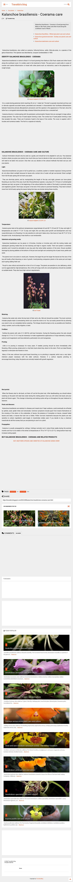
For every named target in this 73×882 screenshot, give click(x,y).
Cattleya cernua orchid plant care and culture (23, 721)
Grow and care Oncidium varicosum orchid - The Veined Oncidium (31, 746)
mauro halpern (33, 99)
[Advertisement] (17, 34)
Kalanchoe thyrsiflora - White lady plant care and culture (52, 34)
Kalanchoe (20, 10)
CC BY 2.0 (42, 99)
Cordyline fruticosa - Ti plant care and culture (23, 697)
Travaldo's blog (19, 4)
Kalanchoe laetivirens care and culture (47, 41)
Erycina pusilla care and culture (17, 819)
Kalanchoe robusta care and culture (50, 523)
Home (3, 10)
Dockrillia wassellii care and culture (19, 648)
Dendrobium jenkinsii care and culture (20, 770)
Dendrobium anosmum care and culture (21, 673)
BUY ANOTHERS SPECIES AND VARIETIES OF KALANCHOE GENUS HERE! (36, 441)
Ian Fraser (37, 310)
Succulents (11, 10)
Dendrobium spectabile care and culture (21, 794)
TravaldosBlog (39, 878)
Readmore (13, 654)
